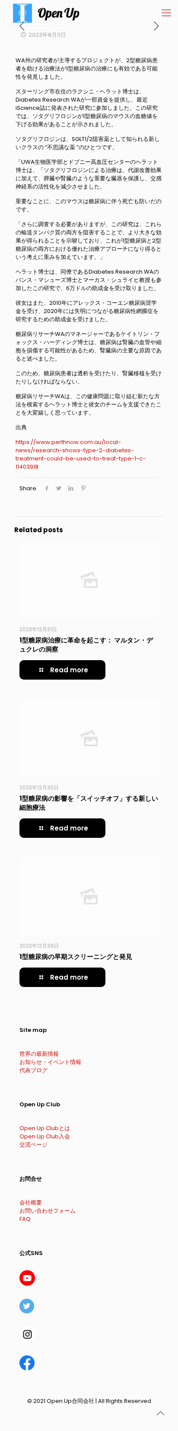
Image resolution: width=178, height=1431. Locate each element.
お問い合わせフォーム (47, 1211)
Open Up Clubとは (44, 1128)
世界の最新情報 (39, 1054)
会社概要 (30, 1202)
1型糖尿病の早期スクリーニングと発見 (75, 956)
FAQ (25, 1219)
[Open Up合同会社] (46, 13)
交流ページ (33, 1144)
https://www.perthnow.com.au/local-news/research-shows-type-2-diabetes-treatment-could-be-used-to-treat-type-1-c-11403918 (81, 454)
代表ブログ (33, 1070)
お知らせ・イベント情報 (50, 1062)
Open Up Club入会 (44, 1136)
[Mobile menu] (166, 13)
